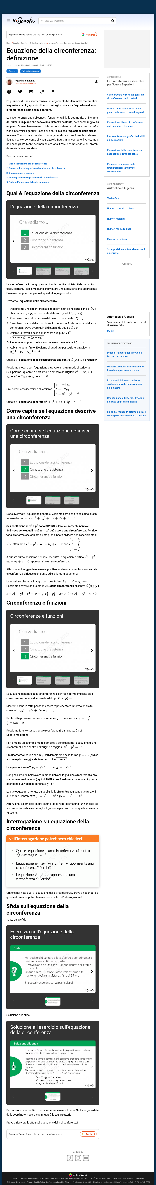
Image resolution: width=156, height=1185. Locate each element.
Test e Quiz (113, 198)
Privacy (30, 1182)
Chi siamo (11, 1182)
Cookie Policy (39, 1182)
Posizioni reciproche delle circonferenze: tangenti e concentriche (121, 168)
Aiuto (67, 1182)
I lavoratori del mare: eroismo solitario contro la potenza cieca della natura (124, 384)
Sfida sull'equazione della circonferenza (29, 182)
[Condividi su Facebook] (9, 91)
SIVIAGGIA (106, 1178)
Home (8, 43)
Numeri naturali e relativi (120, 208)
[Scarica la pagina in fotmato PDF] (53, 91)
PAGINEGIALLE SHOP (51, 1178)
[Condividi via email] (31, 91)
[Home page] (24, 20)
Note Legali (20, 1182)
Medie (110, 331)
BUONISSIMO (128, 1178)
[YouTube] (86, 1158)
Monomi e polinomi (117, 239)
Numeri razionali (116, 218)
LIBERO (15, 1178)
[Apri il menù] (8, 20)
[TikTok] (70, 1158)
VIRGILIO (23, 1178)
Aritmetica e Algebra (38, 43)
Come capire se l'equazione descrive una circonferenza (37, 168)
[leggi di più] (96, 82)
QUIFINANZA (117, 1178)
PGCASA (64, 1178)
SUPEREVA (139, 1178)
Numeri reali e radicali (119, 229)
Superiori (24, 43)
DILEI (98, 1178)
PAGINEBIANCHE (76, 1178)
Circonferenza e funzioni (21, 173)
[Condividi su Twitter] (20, 91)
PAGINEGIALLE (34, 1178)
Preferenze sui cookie (55, 1182)
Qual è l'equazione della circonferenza (28, 163)
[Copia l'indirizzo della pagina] (42, 91)
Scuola (16, 43)
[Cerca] (112, 20)
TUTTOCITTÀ (89, 1178)
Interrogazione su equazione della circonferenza (33, 177)
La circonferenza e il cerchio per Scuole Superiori (68, 43)
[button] (92, 241)
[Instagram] (78, 1158)
